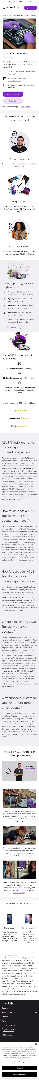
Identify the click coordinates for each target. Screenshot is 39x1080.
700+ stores (21, 164)
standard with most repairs (18, 322)
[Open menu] (4, 7)
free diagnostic (18, 206)
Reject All (19, 1068)
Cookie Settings (19, 1062)
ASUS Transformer (6, 15)
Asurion (4, 2)
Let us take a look (20, 308)
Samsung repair (28, 928)
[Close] (36, 1044)
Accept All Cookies (19, 1074)
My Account (33, 2)
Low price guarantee (10, 955)
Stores (23, 2)
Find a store (11, 328)
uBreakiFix (11, 2)
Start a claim (25, 107)
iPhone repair (9, 928)
